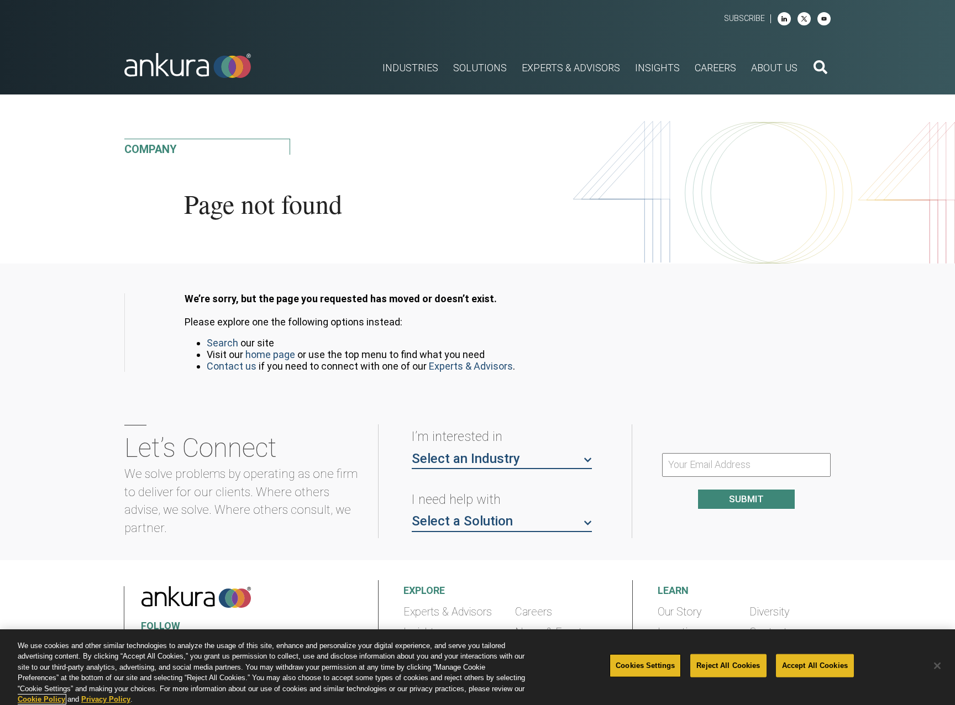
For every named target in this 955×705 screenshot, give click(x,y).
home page (270, 354)
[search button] (820, 68)
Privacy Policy (105, 699)
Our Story (679, 612)
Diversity (769, 612)
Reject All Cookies (728, 665)
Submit (746, 498)
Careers (533, 612)
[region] (477, 667)
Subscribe (744, 18)
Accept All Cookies (815, 665)
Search (222, 343)
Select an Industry (466, 458)
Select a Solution (462, 521)
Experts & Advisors (471, 366)
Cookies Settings (645, 665)
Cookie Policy (41, 699)
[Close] (937, 666)
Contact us (231, 366)
